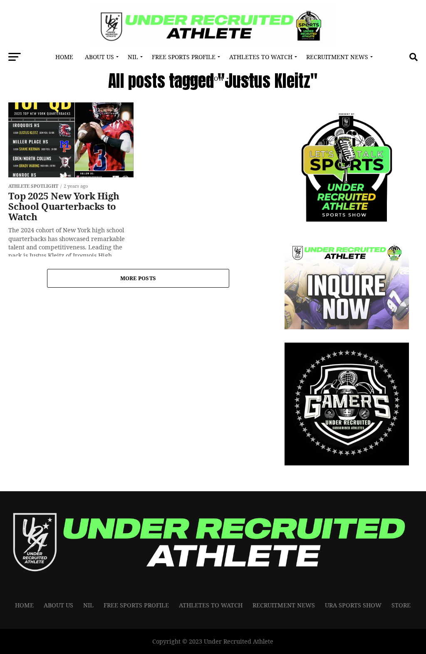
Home (64, 57)
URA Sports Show (196, 78)
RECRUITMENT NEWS (337, 57)
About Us (99, 57)
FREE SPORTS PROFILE (183, 57)
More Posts (138, 278)
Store (247, 78)
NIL (133, 57)
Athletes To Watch (260, 57)
